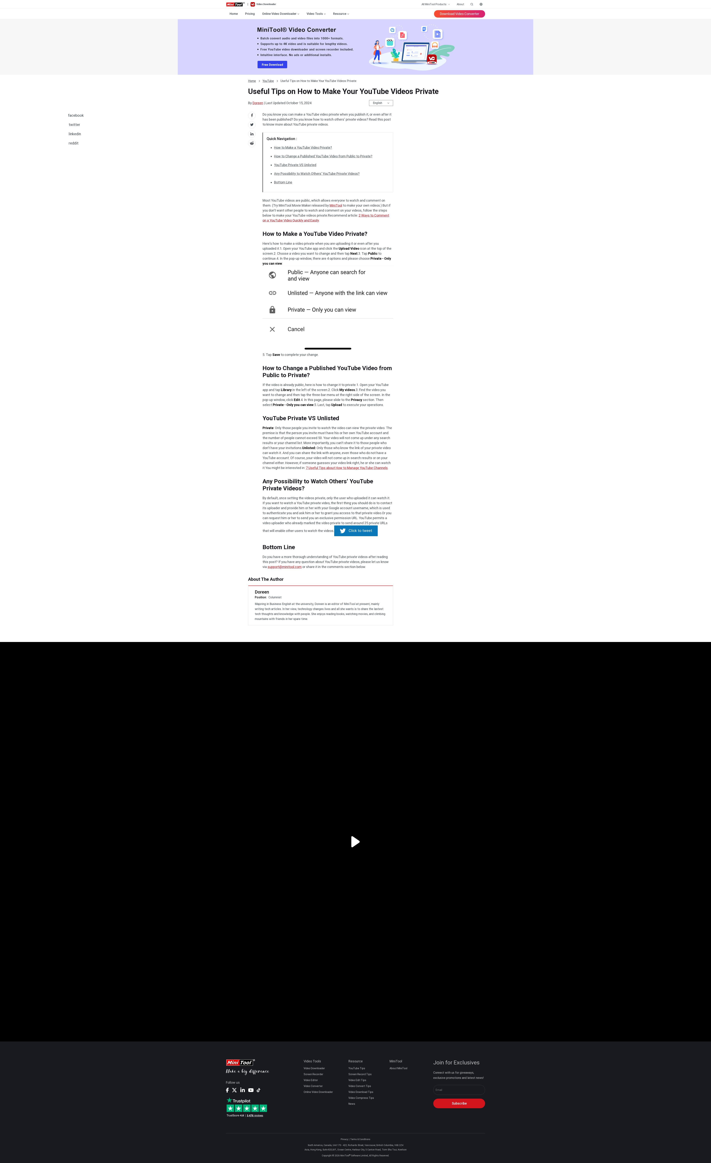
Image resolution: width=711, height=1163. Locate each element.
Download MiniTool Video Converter (355, 47)
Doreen (258, 103)
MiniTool (336, 205)
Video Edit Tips (357, 1080)
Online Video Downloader (318, 1091)
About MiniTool (398, 1068)
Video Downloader (314, 1068)
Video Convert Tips (359, 1086)
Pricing (250, 14)
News (351, 1103)
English (377, 103)
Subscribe (459, 1103)
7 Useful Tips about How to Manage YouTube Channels (347, 468)
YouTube (268, 81)
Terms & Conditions (360, 1139)
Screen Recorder (313, 1074)
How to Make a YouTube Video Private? (303, 147)
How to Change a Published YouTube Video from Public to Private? (323, 156)
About (460, 4)
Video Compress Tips (361, 1097)
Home (234, 14)
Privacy (344, 1139)
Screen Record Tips (360, 1074)
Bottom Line (283, 182)
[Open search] (471, 4)
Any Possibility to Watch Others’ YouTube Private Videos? (317, 174)
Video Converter (313, 1086)
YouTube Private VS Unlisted (295, 165)
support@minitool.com (285, 567)
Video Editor (311, 1080)
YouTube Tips (356, 1068)
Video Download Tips (360, 1091)
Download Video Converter (459, 14)
